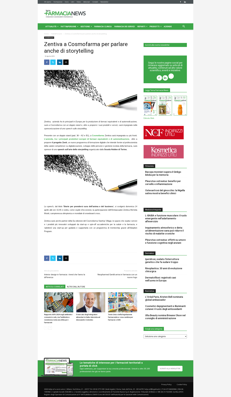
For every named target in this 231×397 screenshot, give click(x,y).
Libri (72, 2)
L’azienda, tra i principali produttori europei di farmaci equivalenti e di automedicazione (86, 139)
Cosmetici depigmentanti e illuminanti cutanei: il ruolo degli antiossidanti (165, 307)
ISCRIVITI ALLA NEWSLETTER (170, 368)
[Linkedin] (185, 2)
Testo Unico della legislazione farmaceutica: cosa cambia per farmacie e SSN (120, 317)
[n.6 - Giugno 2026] (180, 106)
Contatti (95, 2)
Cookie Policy (182, 384)
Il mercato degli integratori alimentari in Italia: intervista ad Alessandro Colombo (88, 317)
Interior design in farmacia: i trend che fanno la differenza (64, 276)
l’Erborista (149, 166)
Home (46, 34)
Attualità (50, 26)
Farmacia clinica (103, 26)
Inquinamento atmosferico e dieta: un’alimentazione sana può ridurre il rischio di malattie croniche (164, 230)
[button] (183, 26)
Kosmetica (149, 291)
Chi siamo (47, 2)
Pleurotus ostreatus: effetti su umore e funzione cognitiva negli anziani (165, 241)
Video (79, 2)
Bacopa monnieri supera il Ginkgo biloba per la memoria (163, 173)
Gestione (85, 26)
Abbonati (86, 2)
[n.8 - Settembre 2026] (150, 106)
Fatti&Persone (68, 26)
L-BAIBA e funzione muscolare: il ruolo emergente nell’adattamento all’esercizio (166, 218)
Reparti (141, 26)
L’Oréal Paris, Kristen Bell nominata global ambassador (164, 298)
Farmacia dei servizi (124, 26)
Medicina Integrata (153, 210)
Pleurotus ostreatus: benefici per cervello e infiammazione (163, 182)
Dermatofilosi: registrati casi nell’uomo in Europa (160, 279)
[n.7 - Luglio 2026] (165, 106)
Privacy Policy (166, 384)
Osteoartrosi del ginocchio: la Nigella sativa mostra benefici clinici (165, 192)
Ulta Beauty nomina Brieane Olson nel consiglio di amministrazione (165, 317)
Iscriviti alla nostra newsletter (157, 45)
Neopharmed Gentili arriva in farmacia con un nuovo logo (117, 276)
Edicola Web (149, 118)
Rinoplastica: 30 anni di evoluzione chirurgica (163, 270)
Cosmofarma (98, 135)
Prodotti (154, 26)
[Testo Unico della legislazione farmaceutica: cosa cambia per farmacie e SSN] (122, 302)
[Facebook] (180, 2)
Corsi (66, 2)
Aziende (168, 26)
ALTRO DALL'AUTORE (76, 287)
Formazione (58, 2)
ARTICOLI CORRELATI (55, 287)
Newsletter (104, 2)
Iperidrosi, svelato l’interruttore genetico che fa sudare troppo (162, 260)
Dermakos (149, 253)
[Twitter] (171, 76)
